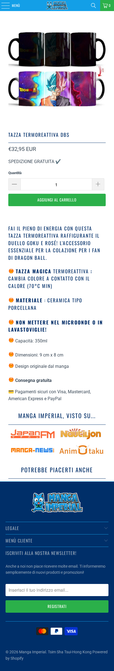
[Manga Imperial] (57, 5)
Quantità (15, 173)
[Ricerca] (93, 5)
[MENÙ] (2, 5)
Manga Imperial (32, 652)
